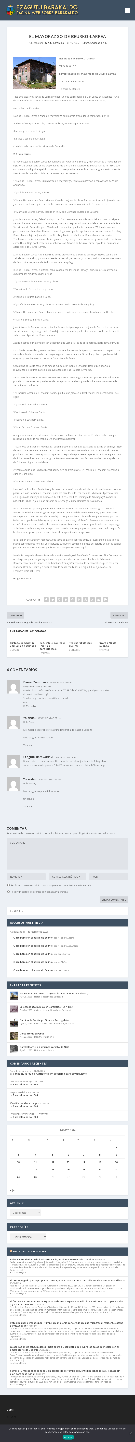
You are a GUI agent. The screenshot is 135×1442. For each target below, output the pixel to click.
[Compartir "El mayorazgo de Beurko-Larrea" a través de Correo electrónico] (98, 599)
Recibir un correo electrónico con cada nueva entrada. (39, 891)
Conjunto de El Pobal (32, 1033)
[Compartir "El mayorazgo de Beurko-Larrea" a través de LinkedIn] (79, 599)
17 (18, 1169)
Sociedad (95, 42)
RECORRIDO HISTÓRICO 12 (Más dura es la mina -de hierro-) (54, 993)
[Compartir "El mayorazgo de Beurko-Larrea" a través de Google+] (59, 599)
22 (99, 1169)
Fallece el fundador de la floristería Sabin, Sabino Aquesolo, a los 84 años (52, 1259)
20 (68, 1169)
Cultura (85, 42)
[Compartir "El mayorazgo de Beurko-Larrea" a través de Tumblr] (66, 599)
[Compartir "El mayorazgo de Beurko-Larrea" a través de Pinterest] (72, 599)
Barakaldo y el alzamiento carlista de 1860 (44, 1047)
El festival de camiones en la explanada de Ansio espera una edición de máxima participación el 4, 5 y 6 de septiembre (66, 1303)
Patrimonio (48, 1036)
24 (18, 1176)
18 (35, 1169)
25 (35, 1176)
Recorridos (48, 996)
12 (53, 1162)
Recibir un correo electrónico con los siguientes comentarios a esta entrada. (51, 885)
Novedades (55, 1010)
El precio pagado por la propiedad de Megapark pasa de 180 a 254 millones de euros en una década (67, 1280)
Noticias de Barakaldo (29, 1251)
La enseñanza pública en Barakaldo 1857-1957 (46, 1006)
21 (83, 1169)
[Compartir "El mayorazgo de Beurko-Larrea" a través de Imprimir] (105, 599)
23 (116, 1169)
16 (116, 1162)
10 (18, 1162)
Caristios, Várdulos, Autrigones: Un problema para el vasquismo (50, 1073)
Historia (38, 996)
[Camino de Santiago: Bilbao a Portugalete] (14, 1022)
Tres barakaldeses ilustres (80, 644)
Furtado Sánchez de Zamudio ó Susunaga (23, 644)
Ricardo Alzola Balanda (107, 644)
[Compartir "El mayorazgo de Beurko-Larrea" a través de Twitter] (52, 599)
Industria (38, 1036)
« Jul (12, 1190)
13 (68, 1162)
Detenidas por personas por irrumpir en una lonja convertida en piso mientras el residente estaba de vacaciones (66, 1324)
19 (53, 1169)
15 (99, 1162)
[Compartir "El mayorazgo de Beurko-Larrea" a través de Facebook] (46, 599)
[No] (131, 1433)
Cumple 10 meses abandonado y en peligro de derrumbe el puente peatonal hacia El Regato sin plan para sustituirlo (65, 1372)
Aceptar (68, 1437)
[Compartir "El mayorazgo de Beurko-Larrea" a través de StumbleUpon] (92, 599)
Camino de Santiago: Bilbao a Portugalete (44, 1020)
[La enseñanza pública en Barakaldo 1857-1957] (14, 1009)
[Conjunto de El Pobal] (14, 1036)
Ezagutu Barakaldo (54, 42)
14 (83, 1162)
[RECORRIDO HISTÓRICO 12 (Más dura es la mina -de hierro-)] (14, 996)
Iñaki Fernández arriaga (24, 1103)
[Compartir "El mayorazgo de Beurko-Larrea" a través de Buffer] (85, 599)
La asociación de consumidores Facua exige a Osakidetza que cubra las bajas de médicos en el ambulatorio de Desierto (64, 1348)
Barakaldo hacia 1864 (25, 1084)
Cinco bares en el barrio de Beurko (33, 937)
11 (35, 1162)
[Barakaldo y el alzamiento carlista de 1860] (14, 1049)
